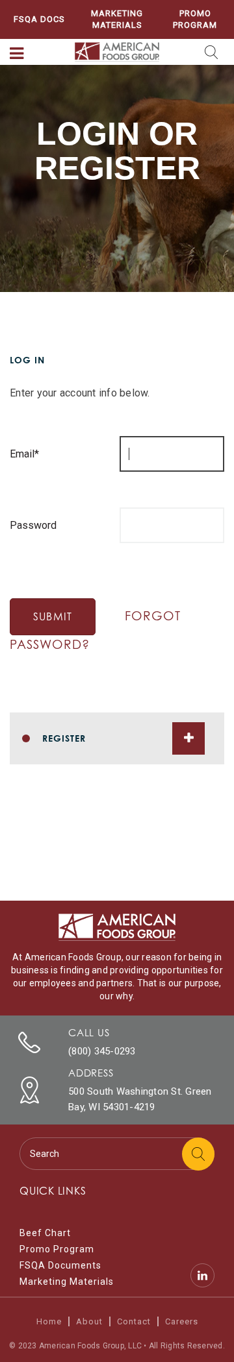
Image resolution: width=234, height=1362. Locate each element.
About (89, 1321)
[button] (17, 54)
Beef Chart (45, 1233)
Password (33, 525)
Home (49, 1321)
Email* (24, 454)
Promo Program (195, 19)
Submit (52, 616)
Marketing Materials (117, 19)
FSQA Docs (39, 19)
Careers (181, 1321)
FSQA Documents (60, 1265)
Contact (134, 1321)
